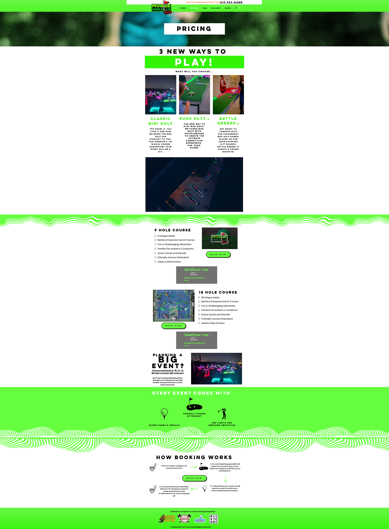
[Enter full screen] (240, 209)
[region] (160, 116)
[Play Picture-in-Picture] (237, 209)
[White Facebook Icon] (242, 8)
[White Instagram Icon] (239, 8)
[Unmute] (151, 209)
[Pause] (148, 209)
